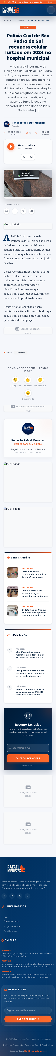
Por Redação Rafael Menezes (28, 122)
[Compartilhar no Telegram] (32, 211)
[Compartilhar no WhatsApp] (7, 211)
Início (9, 21)
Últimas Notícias (11, 921)
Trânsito (20, 21)
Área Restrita (47, 1045)
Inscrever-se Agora (28, 758)
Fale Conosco (10, 931)
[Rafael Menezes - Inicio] (11, 10)
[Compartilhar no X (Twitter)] (23, 211)
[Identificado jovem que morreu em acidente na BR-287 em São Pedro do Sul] (28, 653)
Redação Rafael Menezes (28, 440)
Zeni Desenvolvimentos (35, 1051)
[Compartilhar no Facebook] (15, 211)
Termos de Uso (31, 1045)
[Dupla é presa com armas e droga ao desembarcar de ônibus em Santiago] (28, 593)
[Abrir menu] (51, 10)
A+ (32, 157)
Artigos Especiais (12, 926)
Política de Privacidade (13, 1045)
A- (24, 156)
